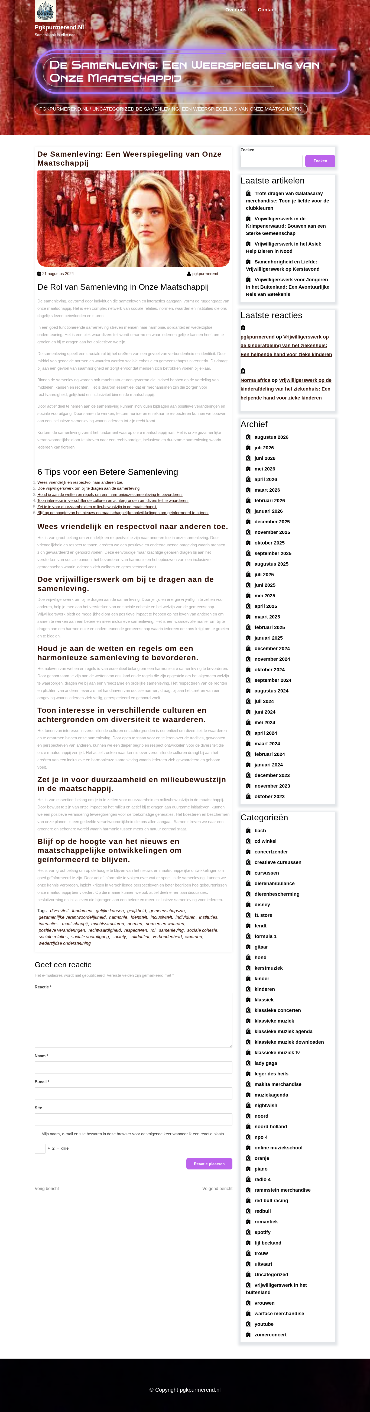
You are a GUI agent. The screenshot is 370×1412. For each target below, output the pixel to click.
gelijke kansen (110, 910)
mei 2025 (265, 595)
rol (153, 930)
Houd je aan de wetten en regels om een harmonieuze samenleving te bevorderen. (110, 494)
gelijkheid (136, 910)
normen (135, 923)
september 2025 (273, 553)
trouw (261, 1253)
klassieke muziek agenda (284, 1031)
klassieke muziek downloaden (289, 1042)
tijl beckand (268, 1243)
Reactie (43, 987)
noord (261, 1116)
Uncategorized (113, 109)
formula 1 (266, 936)
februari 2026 (270, 500)
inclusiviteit (161, 917)
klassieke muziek (274, 1021)
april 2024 (266, 733)
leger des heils (271, 1073)
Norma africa (255, 380)
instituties (208, 917)
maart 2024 (267, 743)
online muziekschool (279, 1147)
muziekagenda (271, 1095)
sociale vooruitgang (90, 936)
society (119, 936)
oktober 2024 (270, 669)
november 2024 (272, 659)
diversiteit (59, 910)
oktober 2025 (270, 543)
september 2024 (273, 680)
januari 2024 (269, 765)
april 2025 (266, 606)
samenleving (171, 930)
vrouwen (265, 1303)
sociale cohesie (202, 930)
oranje (262, 1158)
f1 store (263, 915)
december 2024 (272, 648)
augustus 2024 (271, 691)
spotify (263, 1232)
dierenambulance (275, 883)
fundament (82, 910)
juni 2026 (265, 458)
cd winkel (266, 841)
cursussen (267, 873)
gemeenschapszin (167, 910)
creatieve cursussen (278, 862)
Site (38, 1107)
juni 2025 (265, 585)
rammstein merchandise (283, 1190)
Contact (267, 9)
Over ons (235, 9)
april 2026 (266, 479)
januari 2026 (269, 511)
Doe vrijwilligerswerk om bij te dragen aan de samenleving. (89, 488)
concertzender (271, 852)
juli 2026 (264, 447)
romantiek (266, 1221)
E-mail (42, 1081)
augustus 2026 (271, 437)
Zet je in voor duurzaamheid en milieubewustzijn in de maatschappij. (97, 506)
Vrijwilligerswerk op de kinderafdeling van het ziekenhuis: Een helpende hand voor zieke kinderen (286, 345)
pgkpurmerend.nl (59, 27)
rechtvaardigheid (105, 930)
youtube (264, 1324)
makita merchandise (278, 1084)
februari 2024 (270, 754)
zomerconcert (271, 1334)
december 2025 (272, 521)
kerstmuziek (269, 968)
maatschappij (75, 923)
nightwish (266, 1105)
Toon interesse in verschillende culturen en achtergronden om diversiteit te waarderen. (113, 500)
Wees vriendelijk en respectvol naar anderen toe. (80, 482)
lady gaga (266, 1063)
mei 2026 (265, 469)
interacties (49, 923)
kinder (262, 978)
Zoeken (247, 149)
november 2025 (272, 532)
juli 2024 (264, 701)
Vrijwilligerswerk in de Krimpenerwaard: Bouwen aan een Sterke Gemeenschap (286, 226)
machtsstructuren (107, 923)
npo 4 (261, 1137)
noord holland (271, 1126)
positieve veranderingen (62, 930)
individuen (186, 917)
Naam (41, 1055)
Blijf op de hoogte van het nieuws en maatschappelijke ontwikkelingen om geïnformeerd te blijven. (123, 512)
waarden (193, 936)
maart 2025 (267, 617)
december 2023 (272, 775)
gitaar (261, 947)
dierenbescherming (277, 894)
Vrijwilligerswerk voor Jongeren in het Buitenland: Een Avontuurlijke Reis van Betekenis (287, 287)
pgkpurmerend (258, 337)
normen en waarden (165, 923)
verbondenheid (167, 936)
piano (261, 1169)
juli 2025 (264, 574)
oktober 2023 (270, 796)
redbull (263, 1211)
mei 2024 (265, 722)
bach (260, 830)
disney (262, 904)
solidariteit (139, 936)
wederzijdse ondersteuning (65, 943)
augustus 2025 (271, 564)
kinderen (265, 989)
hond (261, 957)
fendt (261, 926)
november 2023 (272, 786)
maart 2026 (267, 490)
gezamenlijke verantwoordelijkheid (72, 917)
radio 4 (263, 1179)
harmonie (118, 917)
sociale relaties (53, 936)
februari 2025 (270, 627)
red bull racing (271, 1200)
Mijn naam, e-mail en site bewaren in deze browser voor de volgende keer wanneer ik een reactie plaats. (133, 1133)
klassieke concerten (278, 1010)
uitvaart (263, 1264)
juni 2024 (265, 712)
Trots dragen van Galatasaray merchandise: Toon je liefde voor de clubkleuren (287, 201)
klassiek (264, 999)
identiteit (139, 917)
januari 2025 (269, 638)
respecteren (135, 930)
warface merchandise (279, 1313)
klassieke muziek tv (277, 1052)
